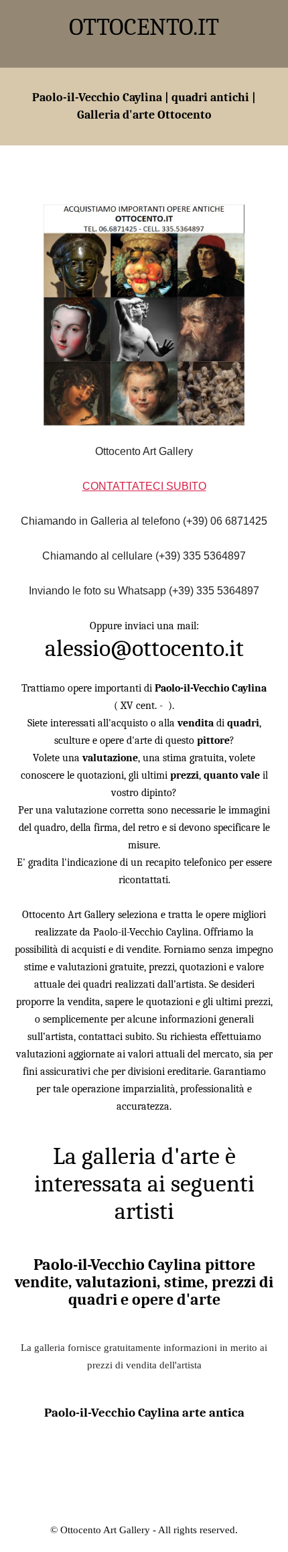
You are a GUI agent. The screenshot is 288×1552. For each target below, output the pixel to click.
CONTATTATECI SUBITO (144, 486)
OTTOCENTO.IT (144, 27)
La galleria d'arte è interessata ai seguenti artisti (144, 1184)
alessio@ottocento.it (144, 648)
